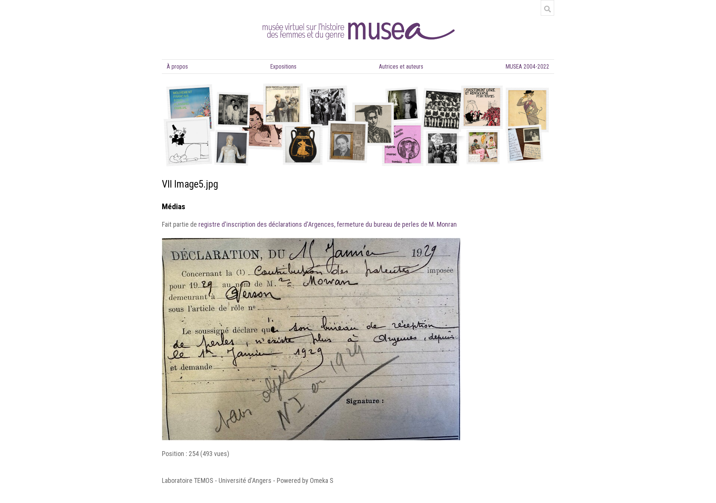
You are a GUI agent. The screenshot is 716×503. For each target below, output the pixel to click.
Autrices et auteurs (401, 66)
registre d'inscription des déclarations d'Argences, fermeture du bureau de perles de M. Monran (327, 224)
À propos (177, 66)
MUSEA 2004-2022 (527, 66)
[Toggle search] (547, 9)
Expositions (283, 66)
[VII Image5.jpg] (311, 242)
